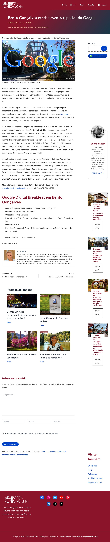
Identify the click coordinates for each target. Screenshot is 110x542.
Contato (91, 5)
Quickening (92, 474)
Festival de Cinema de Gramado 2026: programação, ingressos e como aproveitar (98, 212)
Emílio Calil (64, 536)
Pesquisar (91, 43)
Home (64, 5)
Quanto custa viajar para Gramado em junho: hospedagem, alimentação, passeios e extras (98, 345)
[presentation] (98, 199)
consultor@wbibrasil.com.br (14, 188)
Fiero (90, 470)
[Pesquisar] (104, 48)
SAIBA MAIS (99, 226)
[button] (75, 5)
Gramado (64, 114)
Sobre (82, 5)
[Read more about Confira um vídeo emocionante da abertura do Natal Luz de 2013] (22, 301)
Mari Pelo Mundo (95, 478)
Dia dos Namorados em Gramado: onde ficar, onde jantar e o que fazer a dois (97, 298)
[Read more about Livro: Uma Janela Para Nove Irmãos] (55, 304)
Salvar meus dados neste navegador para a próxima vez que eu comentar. (31, 433)
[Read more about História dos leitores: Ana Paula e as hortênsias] (55, 341)
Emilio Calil (92, 466)
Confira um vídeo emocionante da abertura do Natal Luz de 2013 (21, 315)
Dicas (72, 5)
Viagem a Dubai (95, 482)
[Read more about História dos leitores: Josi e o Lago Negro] (22, 341)
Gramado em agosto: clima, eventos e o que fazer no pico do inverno (97, 255)
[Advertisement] (98, 92)
